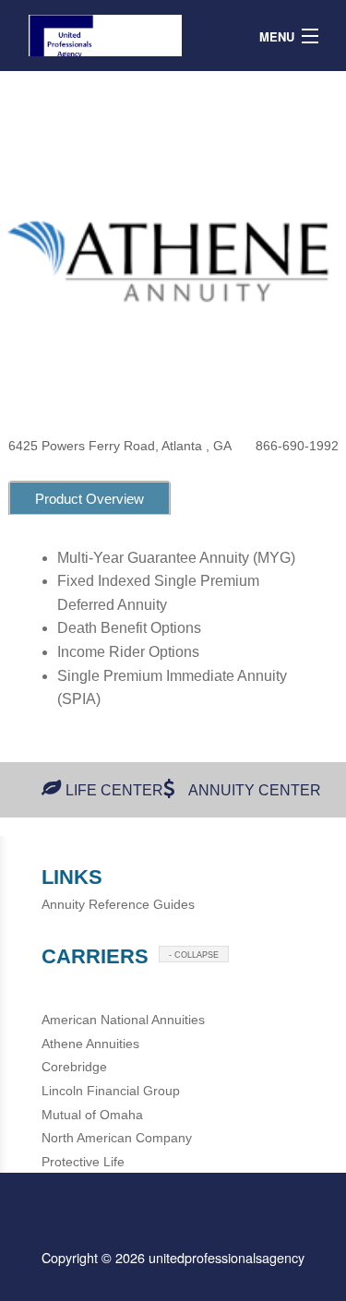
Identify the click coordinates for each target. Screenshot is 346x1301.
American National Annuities (123, 1019)
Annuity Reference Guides (118, 904)
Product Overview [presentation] (89, 499)
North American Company (117, 1137)
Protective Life (83, 1161)
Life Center (114, 790)
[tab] (89, 498)
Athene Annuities (90, 1043)
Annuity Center (254, 790)
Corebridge (74, 1066)
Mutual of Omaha (92, 1114)
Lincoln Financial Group (111, 1090)
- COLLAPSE (194, 955)
